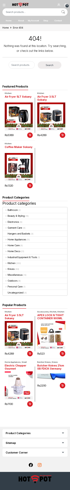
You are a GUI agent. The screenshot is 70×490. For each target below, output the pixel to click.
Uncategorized (15, 292)
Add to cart (30, 135)
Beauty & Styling (16, 215)
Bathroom (13, 210)
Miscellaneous (15, 274)
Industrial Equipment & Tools (22, 257)
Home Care (14, 245)
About (21, 20)
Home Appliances (17, 239)
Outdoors (13, 280)
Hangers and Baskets (19, 233)
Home (8, 20)
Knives (11, 269)
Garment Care (15, 227)
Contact (58, 20)
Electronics (13, 221)
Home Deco (14, 251)
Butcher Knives (44, 362)
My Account (33, 20)
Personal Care (15, 286)
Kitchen (8, 93)
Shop (45, 20)
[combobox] (30, 12)
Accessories (43, 312)
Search (63, 12)
